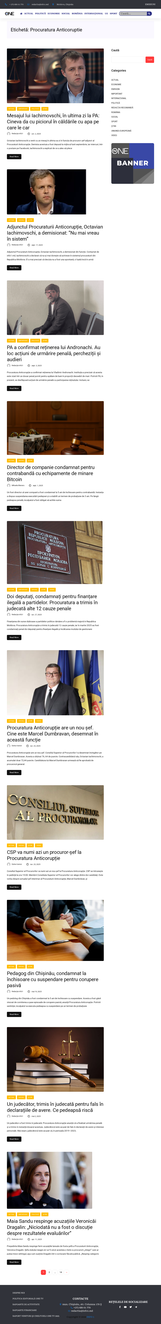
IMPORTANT (22, 109)
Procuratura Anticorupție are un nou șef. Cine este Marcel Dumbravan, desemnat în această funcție (52, 734)
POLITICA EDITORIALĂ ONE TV (28, 1299)
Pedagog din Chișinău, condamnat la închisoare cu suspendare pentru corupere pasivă (52, 979)
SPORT (113, 13)
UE (106, 13)
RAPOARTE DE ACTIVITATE (26, 1304)
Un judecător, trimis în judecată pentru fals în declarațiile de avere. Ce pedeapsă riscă (55, 1107)
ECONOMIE (54, 13)
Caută (115, 50)
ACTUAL (28, 13)
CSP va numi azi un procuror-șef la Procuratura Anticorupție (44, 855)
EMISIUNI (150, 4)
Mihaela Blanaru (18, 485)
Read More (14, 156)
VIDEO (52, 590)
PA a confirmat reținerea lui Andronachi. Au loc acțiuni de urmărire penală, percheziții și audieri (53, 353)
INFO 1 (90, 1317)
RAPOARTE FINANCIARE (25, 1310)
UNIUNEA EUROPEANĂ (121, 131)
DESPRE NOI (19, 1293)
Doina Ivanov (17, 746)
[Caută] (149, 13)
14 (61, 1272)
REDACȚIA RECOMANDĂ (122, 107)
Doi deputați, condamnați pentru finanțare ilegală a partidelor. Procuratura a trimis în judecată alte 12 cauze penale (52, 602)
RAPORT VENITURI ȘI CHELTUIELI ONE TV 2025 (36, 1316)
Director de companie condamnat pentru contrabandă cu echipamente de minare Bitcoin (51, 473)
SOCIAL (66, 13)
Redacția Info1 (17, 134)
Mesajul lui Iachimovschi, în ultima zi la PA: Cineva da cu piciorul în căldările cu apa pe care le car (53, 122)
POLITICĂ (40, 13)
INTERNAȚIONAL (93, 13)
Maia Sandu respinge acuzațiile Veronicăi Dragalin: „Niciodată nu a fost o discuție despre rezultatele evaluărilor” (51, 1227)
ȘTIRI (45, 109)
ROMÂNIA (77, 13)
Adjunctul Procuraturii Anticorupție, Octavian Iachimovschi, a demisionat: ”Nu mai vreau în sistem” (55, 233)
